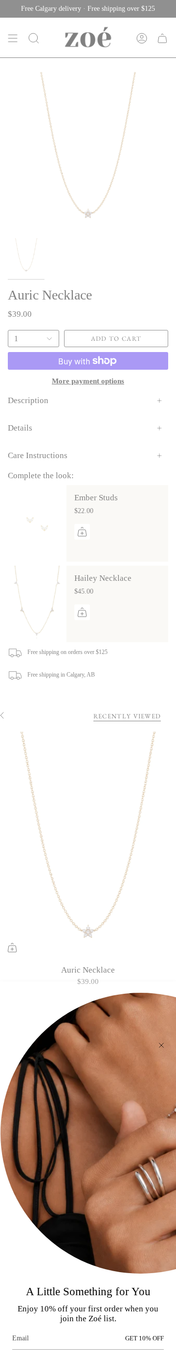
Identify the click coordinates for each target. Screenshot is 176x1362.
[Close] (161, 1045)
